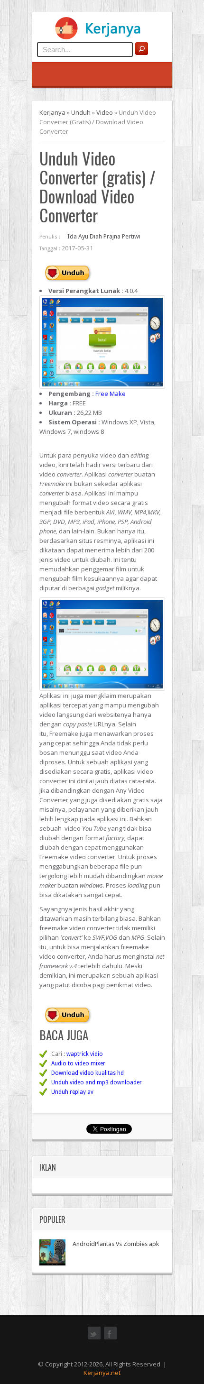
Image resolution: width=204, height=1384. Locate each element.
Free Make (110, 393)
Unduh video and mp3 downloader (96, 1082)
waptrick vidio (84, 1054)
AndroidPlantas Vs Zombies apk (116, 1243)
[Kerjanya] (102, 37)
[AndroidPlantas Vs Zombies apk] (52, 1252)
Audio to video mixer (78, 1063)
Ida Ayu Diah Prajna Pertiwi (103, 236)
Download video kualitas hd (87, 1073)
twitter (94, 1338)
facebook (110, 1338)
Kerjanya (52, 112)
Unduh (81, 112)
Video (104, 112)
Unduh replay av (72, 1092)
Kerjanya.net (102, 1372)
